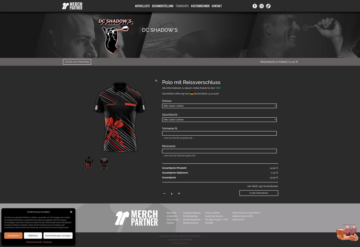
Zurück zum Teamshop (77, 61)
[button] (71, 211)
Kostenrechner (200, 6)
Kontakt (217, 6)
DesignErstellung (162, 6)
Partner (170, 223)
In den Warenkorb (259, 193)
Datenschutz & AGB (34, 242)
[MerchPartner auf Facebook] (254, 6)
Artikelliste (142, 6)
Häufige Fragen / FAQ (216, 219)
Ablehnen (33, 235)
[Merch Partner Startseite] (136, 217)
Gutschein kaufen (214, 216)
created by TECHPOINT (180, 239)
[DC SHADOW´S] (117, 34)
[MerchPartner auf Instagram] (261, 6)
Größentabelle (190, 216)
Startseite (171, 212)
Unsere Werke (212, 212)
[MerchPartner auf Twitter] (268, 6)
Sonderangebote (192, 219)
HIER (217, 88)
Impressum (47, 242)
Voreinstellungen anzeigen (58, 235)
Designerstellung (192, 212)
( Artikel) (279, 62)
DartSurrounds (191, 223)
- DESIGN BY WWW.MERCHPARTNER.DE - (180, 236)
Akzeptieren (13, 235)
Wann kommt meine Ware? (246, 212)
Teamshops (182, 6)
